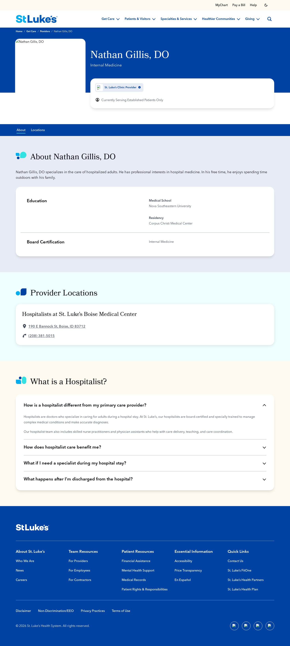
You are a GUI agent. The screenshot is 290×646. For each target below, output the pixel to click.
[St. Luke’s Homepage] (32, 527)
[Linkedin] (246, 626)
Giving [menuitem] (249, 19)
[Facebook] (234, 626)
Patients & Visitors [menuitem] (137, 19)
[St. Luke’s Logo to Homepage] (37, 19)
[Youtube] (258, 626)
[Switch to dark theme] (266, 5)
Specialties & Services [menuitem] (176, 19)
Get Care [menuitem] (108, 19)
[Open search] (269, 19)
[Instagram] (270, 626)
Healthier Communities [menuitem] (218, 19)
